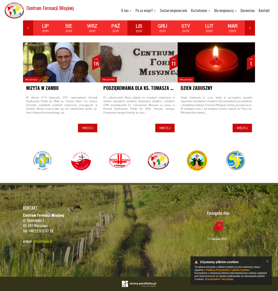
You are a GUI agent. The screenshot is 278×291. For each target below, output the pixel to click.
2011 (45, 28)
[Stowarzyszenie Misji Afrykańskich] (235, 160)
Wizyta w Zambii (42, 87)
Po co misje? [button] (145, 10)
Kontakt (264, 10)
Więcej (87, 128)
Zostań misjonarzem (173, 10)
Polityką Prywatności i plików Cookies (228, 270)
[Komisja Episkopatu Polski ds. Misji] (42, 160)
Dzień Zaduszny (196, 87)
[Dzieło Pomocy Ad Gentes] (81, 160)
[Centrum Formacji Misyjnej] (158, 160)
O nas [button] (125, 10)
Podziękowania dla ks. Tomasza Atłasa (144, 87)
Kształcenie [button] (199, 10)
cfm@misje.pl (42, 241)
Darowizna (248, 10)
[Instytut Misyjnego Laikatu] (197, 160)
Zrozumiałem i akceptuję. (219, 279)
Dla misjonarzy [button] (224, 10)
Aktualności (31, 79)
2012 (186, 28)
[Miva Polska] (119, 160)
